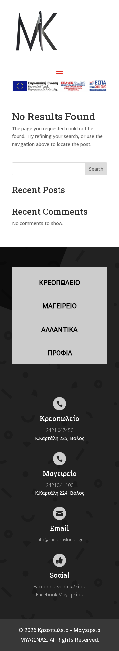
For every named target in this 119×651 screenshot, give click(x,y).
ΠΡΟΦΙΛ (59, 353)
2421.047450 (59, 430)
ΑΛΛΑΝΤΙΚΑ (59, 330)
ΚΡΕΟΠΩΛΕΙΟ (59, 283)
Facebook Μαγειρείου (59, 594)
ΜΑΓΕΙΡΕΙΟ (59, 306)
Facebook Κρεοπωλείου (59, 586)
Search (96, 169)
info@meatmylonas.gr (59, 539)
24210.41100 (59, 485)
